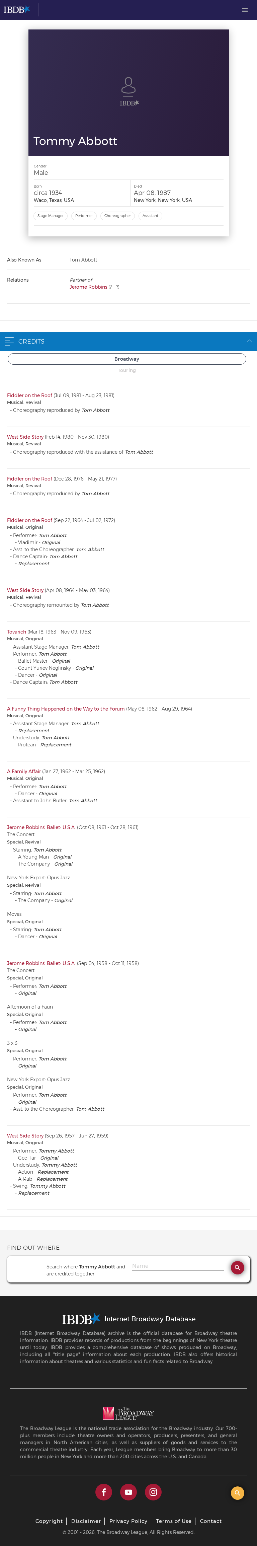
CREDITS (31, 341)
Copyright (49, 1521)
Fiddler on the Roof (29, 395)
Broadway (126, 359)
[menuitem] (245, 10)
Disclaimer (86, 1521)
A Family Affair (24, 771)
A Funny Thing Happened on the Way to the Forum (66, 709)
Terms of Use (174, 1521)
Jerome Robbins (88, 287)
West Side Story (25, 437)
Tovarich (16, 632)
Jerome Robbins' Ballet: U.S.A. (41, 827)
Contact (211, 1521)
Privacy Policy (128, 1521)
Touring (127, 370)
